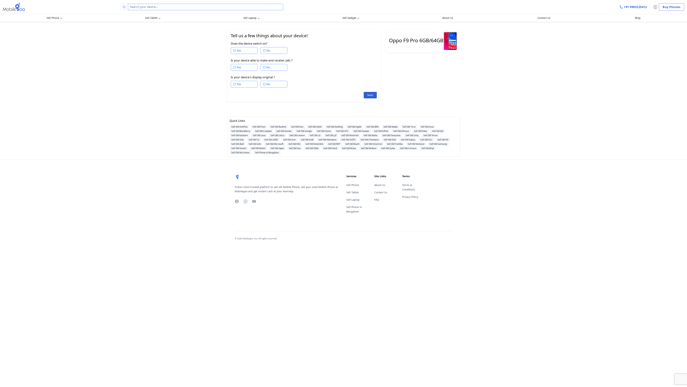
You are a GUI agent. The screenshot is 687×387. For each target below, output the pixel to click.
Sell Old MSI (294, 143)
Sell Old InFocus (401, 131)
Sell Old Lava (259, 135)
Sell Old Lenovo (297, 135)
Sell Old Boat (427, 148)
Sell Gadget (349, 18)
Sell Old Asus (427, 126)
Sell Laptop (250, 18)
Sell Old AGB (307, 139)
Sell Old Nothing (335, 126)
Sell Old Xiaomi (238, 148)
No (268, 50)
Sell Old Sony (412, 135)
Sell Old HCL (426, 139)
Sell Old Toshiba (395, 143)
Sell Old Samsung (438, 143)
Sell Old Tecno (430, 135)
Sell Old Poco (259, 126)
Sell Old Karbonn (239, 135)
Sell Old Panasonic (391, 135)
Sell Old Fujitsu (408, 139)
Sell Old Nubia (391, 126)
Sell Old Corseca (408, 148)
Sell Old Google (304, 131)
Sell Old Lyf (330, 135)
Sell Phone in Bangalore (267, 152)
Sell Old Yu (254, 139)
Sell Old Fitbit (312, 148)
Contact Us (544, 18)
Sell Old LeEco (277, 135)
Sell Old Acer (289, 139)
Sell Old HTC (342, 131)
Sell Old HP (442, 139)
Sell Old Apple (354, 126)
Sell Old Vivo (297, 126)
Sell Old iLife (255, 143)
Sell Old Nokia (370, 135)
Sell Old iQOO (315, 126)
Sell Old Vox (295, 148)
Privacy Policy (410, 197)
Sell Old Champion (369, 139)
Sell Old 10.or (409, 126)
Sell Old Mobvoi (368, 148)
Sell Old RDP (334, 143)
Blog (637, 18)
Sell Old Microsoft (274, 143)
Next (370, 95)
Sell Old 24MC (271, 139)
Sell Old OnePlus (239, 126)
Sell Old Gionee (284, 131)
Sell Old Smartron (373, 143)
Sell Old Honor (324, 131)
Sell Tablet (151, 18)
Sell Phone (53, 18)
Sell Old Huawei (361, 131)
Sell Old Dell (390, 139)
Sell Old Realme (278, 126)
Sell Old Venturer (416, 143)
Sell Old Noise (349, 148)
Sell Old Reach (352, 143)
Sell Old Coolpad (263, 131)
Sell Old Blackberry (240, 131)
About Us (447, 18)
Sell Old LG (315, 135)
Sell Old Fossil (330, 148)
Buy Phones (671, 7)
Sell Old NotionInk (314, 143)
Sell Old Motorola (350, 135)
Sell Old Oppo (277, 148)
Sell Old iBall (237, 143)
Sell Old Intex (420, 131)
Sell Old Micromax (240, 152)
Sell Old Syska (388, 148)
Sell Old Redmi (258, 148)
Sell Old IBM (372, 126)
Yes (239, 50)
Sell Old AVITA (348, 139)
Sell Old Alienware (327, 139)
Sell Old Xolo (237, 139)
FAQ (376, 199)
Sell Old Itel (437, 131)
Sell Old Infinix (381, 131)
